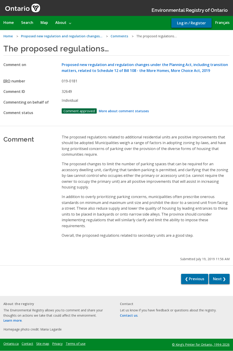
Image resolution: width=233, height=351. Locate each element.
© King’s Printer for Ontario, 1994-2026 (201, 344)
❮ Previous (194, 278)
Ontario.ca (11, 343)
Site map (42, 343)
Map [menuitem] (44, 22)
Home (8, 36)
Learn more (12, 320)
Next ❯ (219, 278)
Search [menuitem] (27, 22)
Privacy (57, 343)
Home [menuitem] (8, 22)
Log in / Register (191, 22)
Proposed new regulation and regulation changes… (61, 36)
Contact (27, 343)
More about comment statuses (124, 111)
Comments (119, 36)
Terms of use (76, 343)
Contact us (128, 315)
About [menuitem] (60, 22)
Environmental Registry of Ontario (190, 9)
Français (222, 22)
